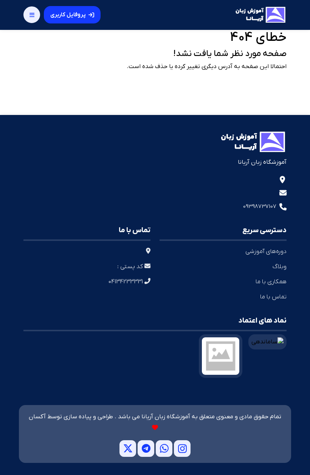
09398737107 (259, 206)
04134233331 (126, 282)
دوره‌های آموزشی (266, 251)
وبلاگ (280, 266)
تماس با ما (273, 297)
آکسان (37, 417)
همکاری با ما (271, 282)
